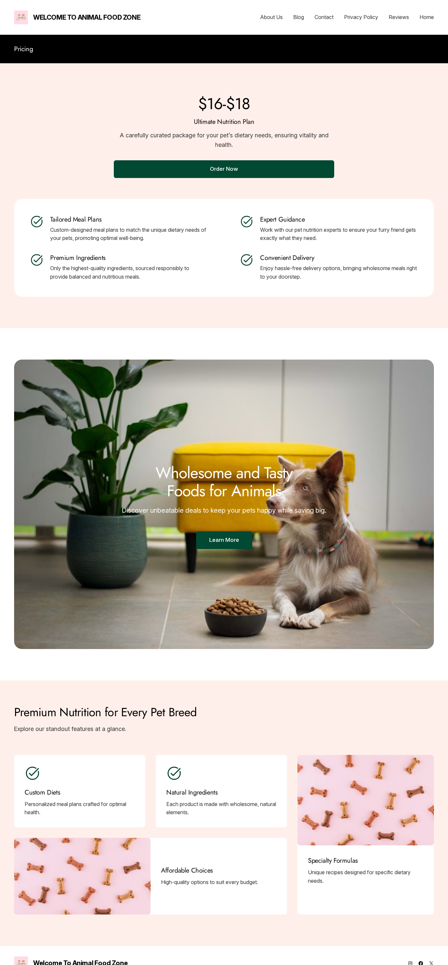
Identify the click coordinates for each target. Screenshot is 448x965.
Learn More (224, 540)
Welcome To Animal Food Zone (86, 17)
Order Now (224, 169)
